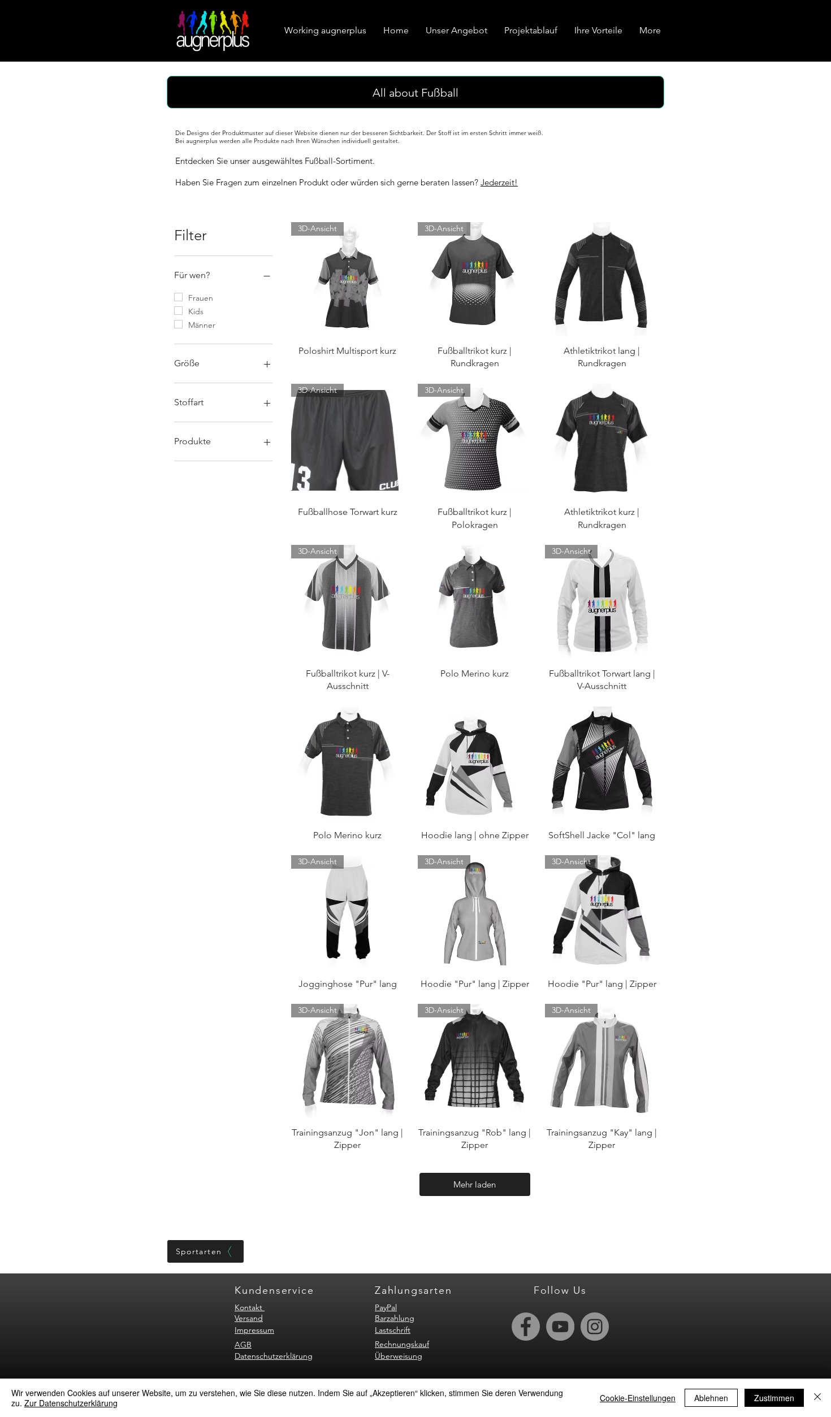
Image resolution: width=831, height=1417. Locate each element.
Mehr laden (474, 1184)
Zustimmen (774, 1397)
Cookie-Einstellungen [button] (638, 1397)
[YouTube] (560, 1326)
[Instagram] (595, 1326)
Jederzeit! (499, 182)
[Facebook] (526, 1326)
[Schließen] (817, 1398)
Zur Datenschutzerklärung (71, 1403)
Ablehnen (711, 1397)
